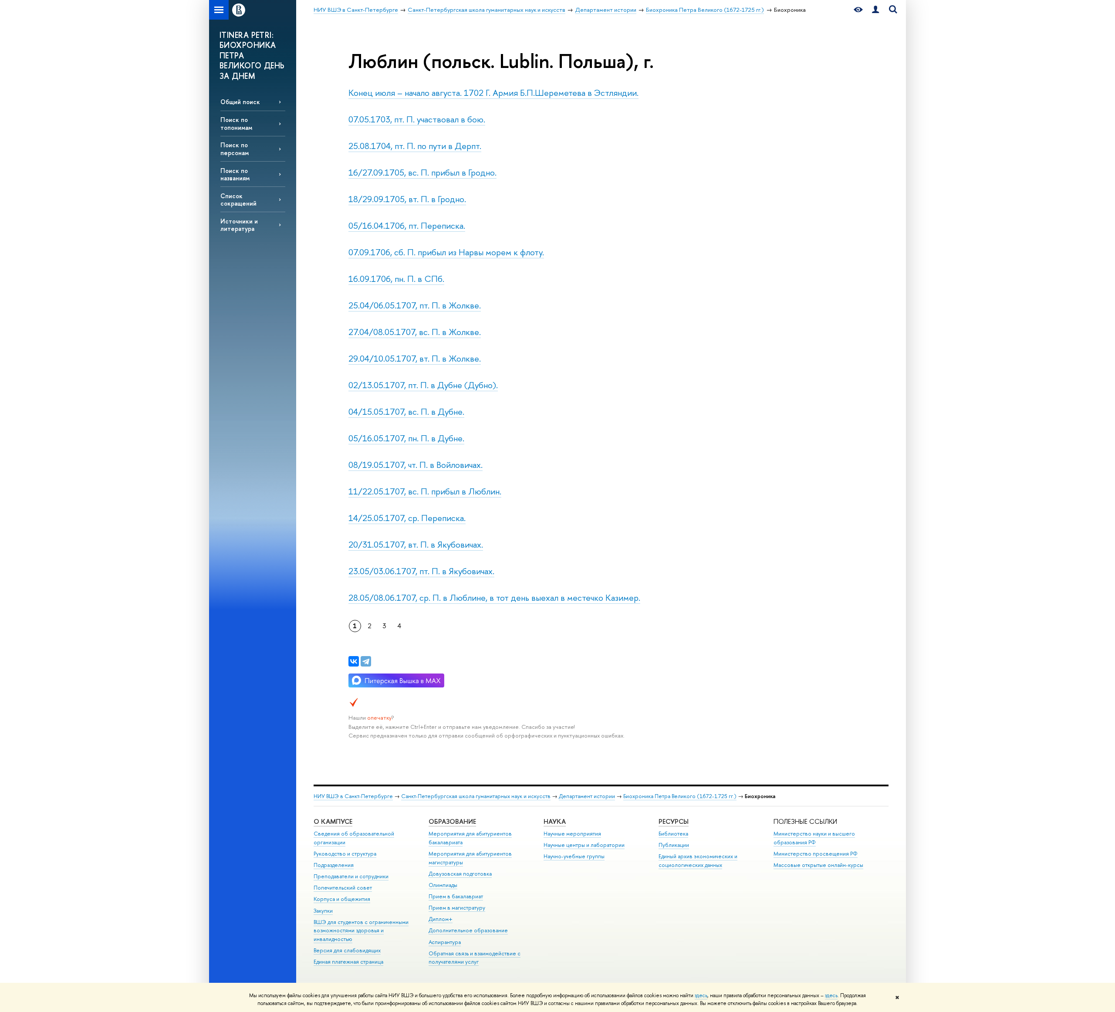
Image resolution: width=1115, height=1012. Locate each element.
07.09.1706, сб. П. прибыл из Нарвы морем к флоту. (446, 252)
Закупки (323, 910)
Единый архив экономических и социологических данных (698, 861)
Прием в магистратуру (457, 907)
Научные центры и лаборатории (584, 845)
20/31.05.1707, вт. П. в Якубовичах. (415, 544)
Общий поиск (240, 102)
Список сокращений (238, 199)
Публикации (674, 845)
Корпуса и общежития (342, 899)
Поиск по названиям (235, 174)
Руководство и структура (345, 853)
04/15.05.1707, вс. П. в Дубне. (406, 411)
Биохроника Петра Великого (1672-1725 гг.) (680, 796)
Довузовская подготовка (460, 873)
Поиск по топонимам (236, 123)
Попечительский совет (343, 887)
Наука (555, 821)
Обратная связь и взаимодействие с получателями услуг (474, 958)
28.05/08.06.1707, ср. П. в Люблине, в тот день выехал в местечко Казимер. (494, 597)
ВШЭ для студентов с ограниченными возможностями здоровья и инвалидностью (361, 930)
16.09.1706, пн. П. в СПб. (396, 278)
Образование (452, 821)
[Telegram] (366, 661)
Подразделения (334, 865)
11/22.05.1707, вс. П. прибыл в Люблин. (424, 491)
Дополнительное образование (468, 930)
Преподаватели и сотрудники (351, 876)
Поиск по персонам (234, 148)
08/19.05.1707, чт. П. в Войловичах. (415, 464)
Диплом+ (441, 919)
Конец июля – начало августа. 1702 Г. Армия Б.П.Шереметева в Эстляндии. (493, 92)
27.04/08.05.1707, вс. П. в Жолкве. (414, 332)
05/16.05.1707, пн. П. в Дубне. (406, 438)
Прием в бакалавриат (456, 896)
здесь (701, 995)
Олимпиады (443, 885)
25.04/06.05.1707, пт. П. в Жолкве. (414, 305)
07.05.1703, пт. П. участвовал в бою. (416, 119)
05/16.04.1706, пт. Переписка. (406, 225)
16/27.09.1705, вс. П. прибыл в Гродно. (422, 172)
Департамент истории (587, 796)
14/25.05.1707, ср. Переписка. (407, 518)
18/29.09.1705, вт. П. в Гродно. (407, 199)
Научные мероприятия (572, 833)
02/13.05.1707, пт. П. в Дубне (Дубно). (423, 385)
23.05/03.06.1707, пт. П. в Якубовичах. (421, 571)
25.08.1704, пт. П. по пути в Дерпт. (414, 146)
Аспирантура (445, 942)
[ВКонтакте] (353, 661)
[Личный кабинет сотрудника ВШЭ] (875, 10)
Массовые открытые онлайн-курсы (818, 865)
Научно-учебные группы (574, 856)
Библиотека (673, 833)
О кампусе (333, 821)
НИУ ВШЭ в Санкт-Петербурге (353, 796)
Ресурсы (674, 821)
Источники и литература (239, 225)
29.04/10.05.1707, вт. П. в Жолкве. (414, 358)
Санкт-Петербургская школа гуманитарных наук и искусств (476, 796)
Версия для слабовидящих (347, 950)
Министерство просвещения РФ (816, 853)
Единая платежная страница (348, 961)
